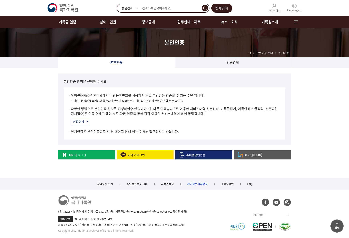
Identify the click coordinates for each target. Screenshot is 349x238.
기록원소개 (270, 21)
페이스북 (265, 202)
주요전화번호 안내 (137, 184)
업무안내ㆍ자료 (188, 21)
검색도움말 (227, 184)
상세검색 (222, 8)
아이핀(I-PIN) (253, 155)
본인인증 (116, 62)
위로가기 (337, 226)
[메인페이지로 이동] (62, 8)
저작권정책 (167, 184)
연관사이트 (259, 215)
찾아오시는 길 (105, 184)
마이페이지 (274, 10)
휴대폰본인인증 (195, 155)
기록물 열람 (67, 21)
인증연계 (232, 62)
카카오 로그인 (136, 155)
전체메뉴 (296, 22)
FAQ (249, 184)
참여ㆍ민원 (108, 21)
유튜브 (276, 202)
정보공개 (148, 21)
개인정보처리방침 (197, 184)
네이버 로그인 (77, 155)
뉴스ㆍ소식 (229, 21)
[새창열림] (237, 225)
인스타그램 (287, 202)
